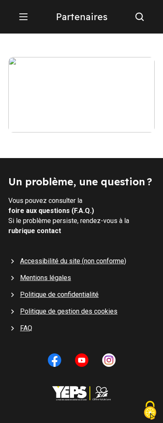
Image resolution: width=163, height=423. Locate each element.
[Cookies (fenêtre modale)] (150, 411)
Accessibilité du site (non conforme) (73, 261)
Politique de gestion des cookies (68, 311)
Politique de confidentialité (59, 294)
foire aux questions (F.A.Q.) (51, 211)
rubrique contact (34, 231)
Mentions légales (45, 278)
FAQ (26, 328)
